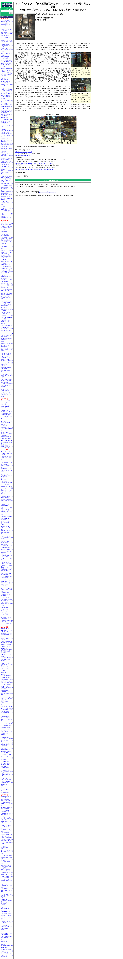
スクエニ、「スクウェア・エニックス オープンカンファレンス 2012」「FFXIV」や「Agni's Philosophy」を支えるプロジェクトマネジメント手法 (7, 414)
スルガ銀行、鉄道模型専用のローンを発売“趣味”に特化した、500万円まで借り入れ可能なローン (7, 499)
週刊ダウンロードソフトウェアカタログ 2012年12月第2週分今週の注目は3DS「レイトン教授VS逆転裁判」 (7, 435)
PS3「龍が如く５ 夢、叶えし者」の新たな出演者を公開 (7, 895)
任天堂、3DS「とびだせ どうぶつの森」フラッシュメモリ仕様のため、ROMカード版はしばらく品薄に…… (7, 32)
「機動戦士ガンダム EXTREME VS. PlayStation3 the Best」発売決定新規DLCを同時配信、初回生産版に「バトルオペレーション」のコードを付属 (7, 509)
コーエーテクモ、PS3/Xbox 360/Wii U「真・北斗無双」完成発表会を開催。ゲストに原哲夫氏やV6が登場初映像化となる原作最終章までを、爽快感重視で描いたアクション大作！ (7, 236)
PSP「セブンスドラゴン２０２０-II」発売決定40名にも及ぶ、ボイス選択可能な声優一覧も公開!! (7, 819)
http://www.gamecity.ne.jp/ (23, 152)
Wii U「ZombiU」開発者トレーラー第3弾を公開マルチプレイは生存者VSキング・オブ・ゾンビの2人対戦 (7, 63)
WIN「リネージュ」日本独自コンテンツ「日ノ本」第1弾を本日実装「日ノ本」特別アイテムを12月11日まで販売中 (7, 751)
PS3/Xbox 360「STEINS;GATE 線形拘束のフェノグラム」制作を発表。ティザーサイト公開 (7, 902)
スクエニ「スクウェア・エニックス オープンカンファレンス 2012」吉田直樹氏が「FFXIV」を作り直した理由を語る (7, 631)
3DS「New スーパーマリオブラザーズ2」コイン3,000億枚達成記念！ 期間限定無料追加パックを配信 (7, 649)
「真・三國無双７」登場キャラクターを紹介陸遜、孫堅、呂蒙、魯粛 (7, 681)
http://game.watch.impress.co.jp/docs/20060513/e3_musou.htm (34, 163)
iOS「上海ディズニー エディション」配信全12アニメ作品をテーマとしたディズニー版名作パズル (7, 328)
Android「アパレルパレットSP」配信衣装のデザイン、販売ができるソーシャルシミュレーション (7, 582)
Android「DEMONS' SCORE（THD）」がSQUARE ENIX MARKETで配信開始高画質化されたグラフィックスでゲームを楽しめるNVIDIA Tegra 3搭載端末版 (7, 689)
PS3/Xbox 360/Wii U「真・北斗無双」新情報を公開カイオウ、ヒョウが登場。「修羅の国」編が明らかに (7, 48)
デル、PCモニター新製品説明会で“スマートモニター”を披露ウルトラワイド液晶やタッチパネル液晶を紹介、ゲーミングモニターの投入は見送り (7, 255)
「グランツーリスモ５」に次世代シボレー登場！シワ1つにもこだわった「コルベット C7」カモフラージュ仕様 (7, 278)
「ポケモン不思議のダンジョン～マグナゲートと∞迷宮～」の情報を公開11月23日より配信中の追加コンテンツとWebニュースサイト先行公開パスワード (7, 839)
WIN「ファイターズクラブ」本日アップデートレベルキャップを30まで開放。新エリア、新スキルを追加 (7, 657)
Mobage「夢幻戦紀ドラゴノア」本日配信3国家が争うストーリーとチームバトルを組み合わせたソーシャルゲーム (7, 161)
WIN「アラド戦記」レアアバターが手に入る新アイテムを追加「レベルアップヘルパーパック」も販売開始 (7, 544)
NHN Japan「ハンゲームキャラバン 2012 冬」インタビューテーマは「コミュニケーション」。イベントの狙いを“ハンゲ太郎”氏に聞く (7, 426)
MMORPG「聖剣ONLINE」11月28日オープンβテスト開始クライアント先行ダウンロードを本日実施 (7, 764)
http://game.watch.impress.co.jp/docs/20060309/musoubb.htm (34, 169)
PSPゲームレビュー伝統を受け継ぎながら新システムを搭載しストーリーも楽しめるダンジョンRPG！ (7, 23)
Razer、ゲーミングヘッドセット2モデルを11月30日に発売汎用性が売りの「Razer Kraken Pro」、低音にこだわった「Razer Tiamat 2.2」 (7, 456)
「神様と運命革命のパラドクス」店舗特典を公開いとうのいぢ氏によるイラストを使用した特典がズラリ (7, 772)
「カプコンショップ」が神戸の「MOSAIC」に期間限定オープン (7, 375)
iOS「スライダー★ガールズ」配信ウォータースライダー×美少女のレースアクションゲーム (7, 320)
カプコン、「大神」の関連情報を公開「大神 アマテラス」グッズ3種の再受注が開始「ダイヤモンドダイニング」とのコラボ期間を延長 (7, 367)
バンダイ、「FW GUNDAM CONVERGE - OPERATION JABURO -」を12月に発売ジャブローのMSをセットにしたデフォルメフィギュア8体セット (7, 113)
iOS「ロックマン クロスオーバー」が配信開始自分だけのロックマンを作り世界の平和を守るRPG (7, 296)
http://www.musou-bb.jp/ (22, 155)
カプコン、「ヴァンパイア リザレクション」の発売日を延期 (7, 758)
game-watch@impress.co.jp (47, 192)
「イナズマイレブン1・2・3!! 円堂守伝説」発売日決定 (7, 537)
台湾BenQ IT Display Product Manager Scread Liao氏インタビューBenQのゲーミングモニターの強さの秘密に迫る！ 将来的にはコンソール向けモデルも (7, 801)
